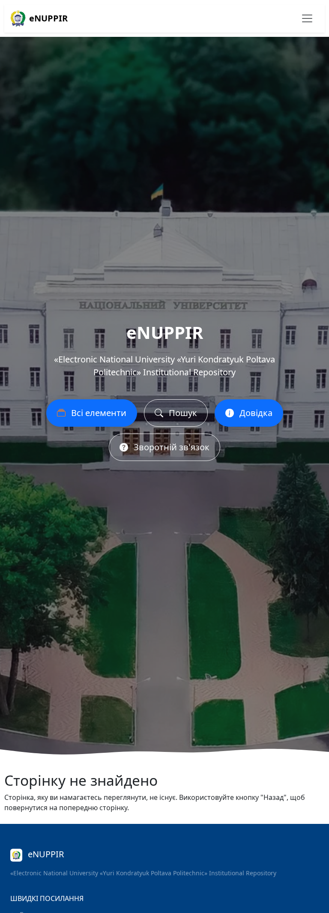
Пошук (182, 413)
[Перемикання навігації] (307, 18)
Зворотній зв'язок (170, 447)
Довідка (254, 413)
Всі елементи (97, 413)
